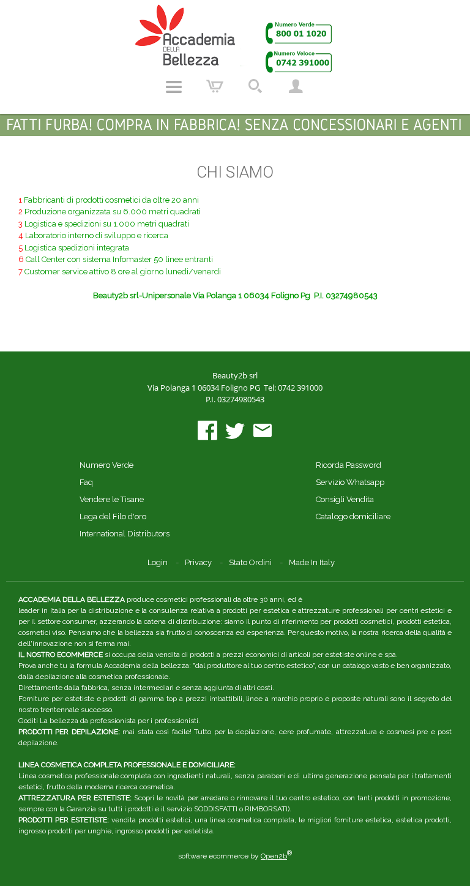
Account (295, 86)
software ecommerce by (235, 856)
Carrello (214, 86)
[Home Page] (235, 38)
